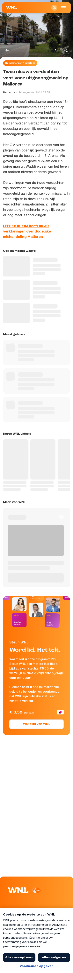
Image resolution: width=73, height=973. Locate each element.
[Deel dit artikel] (66, 50)
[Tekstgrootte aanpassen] (56, 50)
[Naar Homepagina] (11, 7)
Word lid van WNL (36, 724)
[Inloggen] (54, 8)
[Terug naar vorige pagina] (7, 50)
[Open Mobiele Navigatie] (64, 8)
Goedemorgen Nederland (20, 63)
